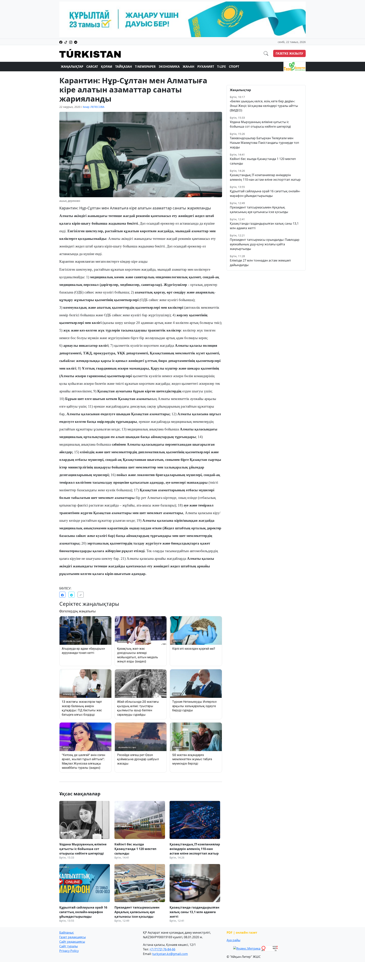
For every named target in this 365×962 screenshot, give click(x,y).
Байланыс (66, 932)
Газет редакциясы (72, 937)
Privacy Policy (69, 951)
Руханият (205, 66)
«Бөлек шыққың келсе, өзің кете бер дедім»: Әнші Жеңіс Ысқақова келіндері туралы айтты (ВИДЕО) (264, 105)
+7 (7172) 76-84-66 (162, 949)
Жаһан (188, 66)
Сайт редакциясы (72, 942)
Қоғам (106, 66)
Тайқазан (123, 66)
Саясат (92, 66)
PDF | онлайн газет (242, 932)
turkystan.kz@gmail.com (170, 954)
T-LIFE (221, 66)
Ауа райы (233, 940)
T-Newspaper (145, 66)
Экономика (169, 66)
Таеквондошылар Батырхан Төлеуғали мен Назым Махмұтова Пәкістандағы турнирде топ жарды (264, 142)
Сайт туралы (68, 946)
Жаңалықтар (72, 66)
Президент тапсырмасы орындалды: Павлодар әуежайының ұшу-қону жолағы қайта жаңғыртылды (264, 244)
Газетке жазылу (289, 53)
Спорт (234, 66)
